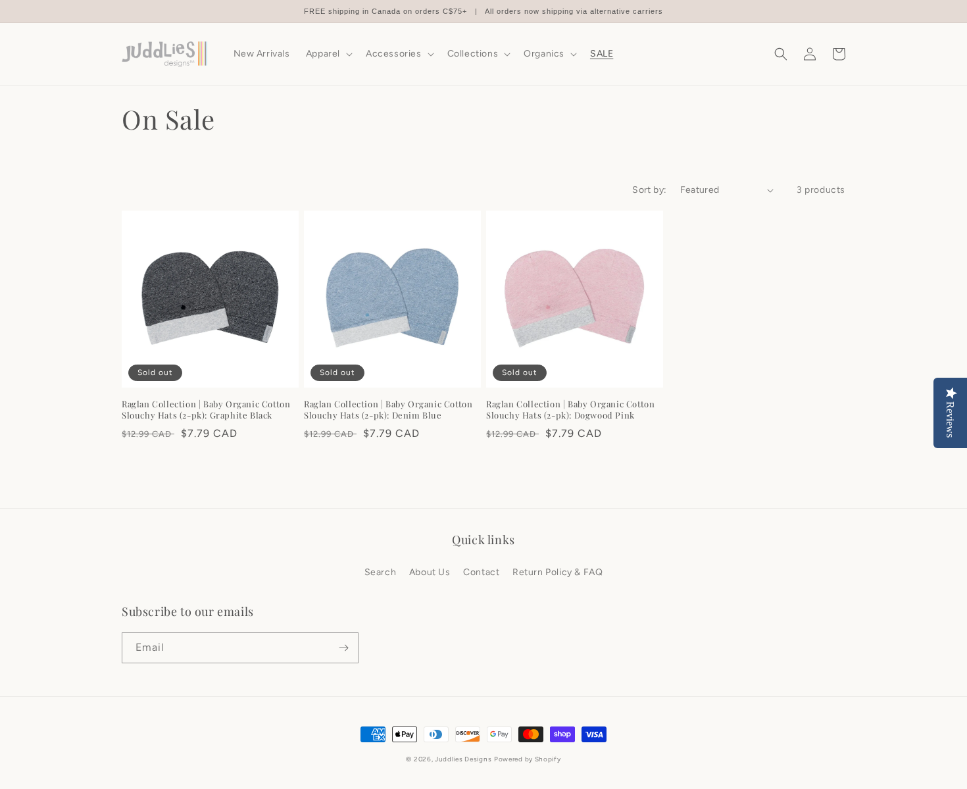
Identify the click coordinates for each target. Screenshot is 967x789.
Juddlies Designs (463, 759)
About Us (430, 572)
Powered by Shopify (527, 759)
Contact (481, 572)
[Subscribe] (343, 647)
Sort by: (649, 189)
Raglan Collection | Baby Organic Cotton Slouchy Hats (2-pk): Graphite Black (206, 409)
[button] (328, 54)
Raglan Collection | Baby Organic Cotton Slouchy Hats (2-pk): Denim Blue (388, 409)
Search (380, 572)
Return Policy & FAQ (557, 572)
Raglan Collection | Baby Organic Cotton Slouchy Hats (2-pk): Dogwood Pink (570, 409)
